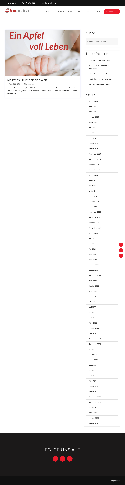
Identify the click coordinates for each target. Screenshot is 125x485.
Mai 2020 (92, 407)
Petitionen (44, 12)
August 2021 (93, 360)
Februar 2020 (94, 418)
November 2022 (95, 281)
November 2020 (95, 402)
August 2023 (93, 233)
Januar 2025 (93, 149)
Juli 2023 (92, 238)
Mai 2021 (92, 370)
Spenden (99, 12)
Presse (90, 12)
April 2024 (92, 191)
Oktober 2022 (94, 286)
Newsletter (111, 12)
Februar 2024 (94, 202)
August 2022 (93, 297)
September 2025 (95, 122)
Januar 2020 (93, 423)
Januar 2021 (93, 392)
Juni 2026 (92, 106)
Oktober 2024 (94, 165)
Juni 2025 (92, 133)
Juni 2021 (92, 365)
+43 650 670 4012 (28, 3)
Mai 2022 (92, 312)
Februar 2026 (94, 117)
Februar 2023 (94, 265)
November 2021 (95, 344)
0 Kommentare (28, 84)
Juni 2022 (92, 307)
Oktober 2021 (94, 349)
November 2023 (95, 217)
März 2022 (93, 323)
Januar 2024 (93, 207)
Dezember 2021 (95, 339)
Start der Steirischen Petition (99, 84)
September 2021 (95, 355)
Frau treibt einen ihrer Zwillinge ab (102, 60)
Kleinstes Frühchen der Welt (27, 80)
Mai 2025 (92, 138)
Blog (70, 12)
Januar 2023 (93, 270)
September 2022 (95, 291)
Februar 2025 (94, 143)
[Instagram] (121, 250)
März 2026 (93, 112)
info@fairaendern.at (48, 3)
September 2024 (95, 170)
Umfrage (80, 12)
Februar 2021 (94, 386)
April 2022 (92, 318)
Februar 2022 (94, 328)
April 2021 (92, 376)
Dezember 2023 (95, 212)
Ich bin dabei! (59, 12)
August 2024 (93, 175)
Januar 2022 (93, 333)
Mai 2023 (92, 249)
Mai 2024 (92, 186)
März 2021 (93, 381)
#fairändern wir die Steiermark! (100, 79)
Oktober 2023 (94, 223)
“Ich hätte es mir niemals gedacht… (102, 74)
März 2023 (93, 260)
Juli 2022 (92, 302)
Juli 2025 (92, 128)
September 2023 (95, 228)
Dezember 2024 (95, 154)
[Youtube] (121, 256)
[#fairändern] (18, 10)
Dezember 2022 (95, 275)
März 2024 (93, 196)
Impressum (115, 481)
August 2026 (93, 101)
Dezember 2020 (95, 397)
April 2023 (92, 254)
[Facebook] (121, 245)
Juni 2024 (92, 180)
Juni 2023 (92, 244)
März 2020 (93, 413)
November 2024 (95, 159)
